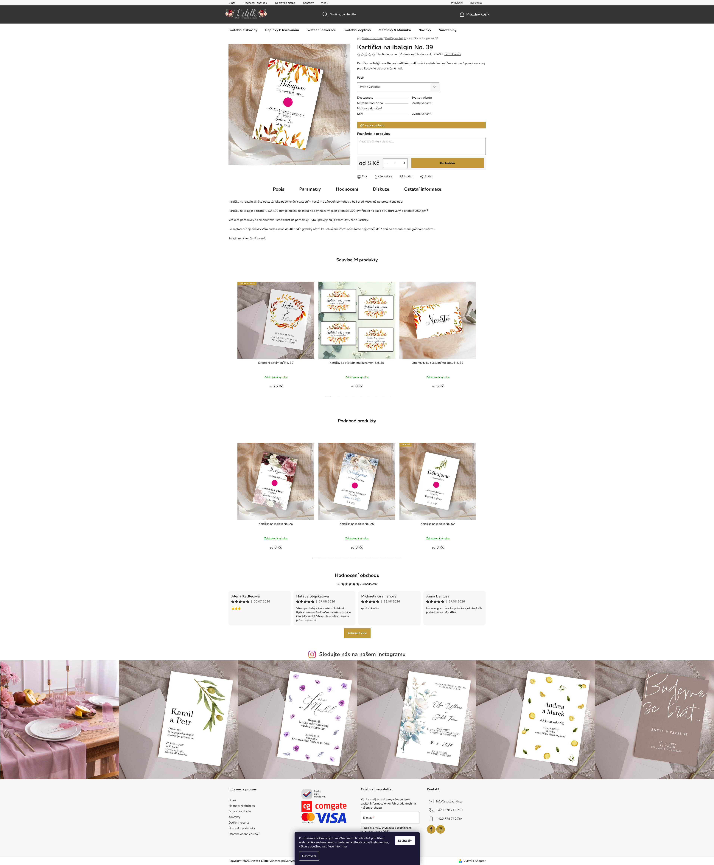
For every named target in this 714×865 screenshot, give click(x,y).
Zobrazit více (357, 633)
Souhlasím (405, 841)
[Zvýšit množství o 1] (404, 163)
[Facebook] (431, 829)
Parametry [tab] (310, 189)
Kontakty (308, 3)
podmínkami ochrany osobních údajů (386, 829)
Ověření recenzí (238, 823)
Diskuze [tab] (381, 189)
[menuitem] (243, 30)
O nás (231, 3)
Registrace (476, 2)
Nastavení (309, 856)
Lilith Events (452, 54)
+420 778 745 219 (449, 810)
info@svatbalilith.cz (449, 801)
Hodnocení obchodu (255, 3)
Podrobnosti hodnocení (415, 54)
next (483, 338)
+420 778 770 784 (449, 819)
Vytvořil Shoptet (474, 861)
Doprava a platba (285, 3)
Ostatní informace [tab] (422, 189)
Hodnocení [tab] (347, 189)
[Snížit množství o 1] (386, 163)
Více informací (337, 846)
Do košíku (447, 163)
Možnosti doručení (369, 108)
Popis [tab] (278, 189)
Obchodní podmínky (241, 828)
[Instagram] (440, 829)
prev (231, 338)
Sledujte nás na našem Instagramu (362, 654)
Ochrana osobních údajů (244, 834)
